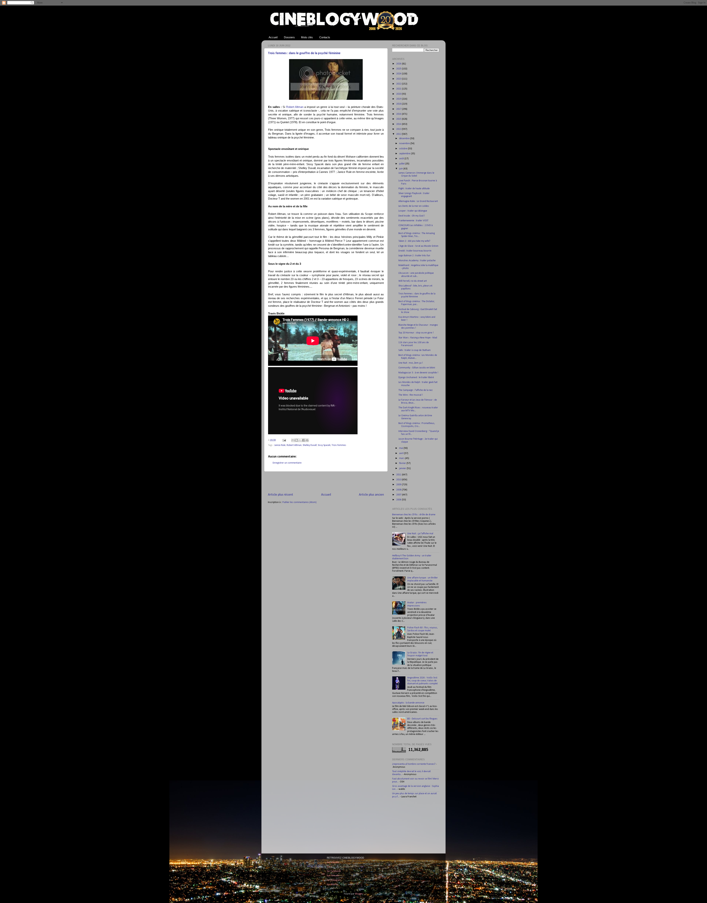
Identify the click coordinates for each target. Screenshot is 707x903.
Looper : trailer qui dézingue (412, 211)
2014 (399, 124)
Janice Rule (280, 445)
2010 (399, 479)
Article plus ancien (371, 495)
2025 (399, 69)
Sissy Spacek (324, 445)
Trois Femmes (339, 445)
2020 (399, 94)
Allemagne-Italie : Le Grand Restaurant (418, 201)
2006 (399, 500)
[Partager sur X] (300, 440)
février (403, 463)
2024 (399, 74)
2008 (399, 490)
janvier (403, 468)
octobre (403, 148)
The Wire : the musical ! (410, 395)
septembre (405, 153)
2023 (399, 79)
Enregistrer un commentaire (287, 463)
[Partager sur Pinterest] (307, 440)
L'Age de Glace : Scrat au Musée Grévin (418, 246)
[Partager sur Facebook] (303, 440)
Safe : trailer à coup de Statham (414, 350)
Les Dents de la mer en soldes (413, 206)
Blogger (359, 894)
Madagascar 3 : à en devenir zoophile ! (418, 373)
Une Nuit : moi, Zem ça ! (410, 363)
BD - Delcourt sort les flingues (422, 719)
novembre (404, 143)
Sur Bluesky (332, 884)
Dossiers (289, 37)
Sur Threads (333, 875)
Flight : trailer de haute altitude (414, 188)
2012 (399, 134)
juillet (402, 164)
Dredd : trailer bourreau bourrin (414, 251)
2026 (399, 64)
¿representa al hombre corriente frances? (413, 764)
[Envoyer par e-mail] (293, 440)
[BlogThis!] (296, 440)
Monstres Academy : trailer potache (417, 260)
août (401, 158)
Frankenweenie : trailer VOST (413, 220)
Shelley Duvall (310, 445)
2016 (399, 114)
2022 (399, 84)
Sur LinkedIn (333, 862)
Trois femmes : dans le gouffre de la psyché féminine (304, 53)
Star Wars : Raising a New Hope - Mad (417, 338)
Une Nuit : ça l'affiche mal (420, 533)
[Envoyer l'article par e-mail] (283, 440)
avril (401, 453)
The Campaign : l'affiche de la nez (415, 390)
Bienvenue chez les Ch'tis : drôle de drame (413, 514)
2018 (399, 104)
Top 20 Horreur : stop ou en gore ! (416, 333)
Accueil (273, 37)
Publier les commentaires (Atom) (299, 502)
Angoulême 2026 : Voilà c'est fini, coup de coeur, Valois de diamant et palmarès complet (422, 681)
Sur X (329, 867)
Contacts (324, 37)
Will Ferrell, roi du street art (412, 281)
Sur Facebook (334, 871)
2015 (399, 119)
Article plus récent (280, 495)
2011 (399, 474)
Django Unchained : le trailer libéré (416, 377)
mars (402, 458)
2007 (399, 495)
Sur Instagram (334, 880)
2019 (399, 99)
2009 (399, 484)
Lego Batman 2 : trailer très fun (414, 255)
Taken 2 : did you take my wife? (414, 241)
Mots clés (307, 37)
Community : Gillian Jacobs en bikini (416, 368)
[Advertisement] (325, 481)
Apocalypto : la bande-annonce (408, 703)
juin (401, 169)
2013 (399, 129)
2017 (399, 109)
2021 (399, 89)
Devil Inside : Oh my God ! (411, 216)
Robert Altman (294, 106)
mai (401, 448)
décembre (404, 138)
